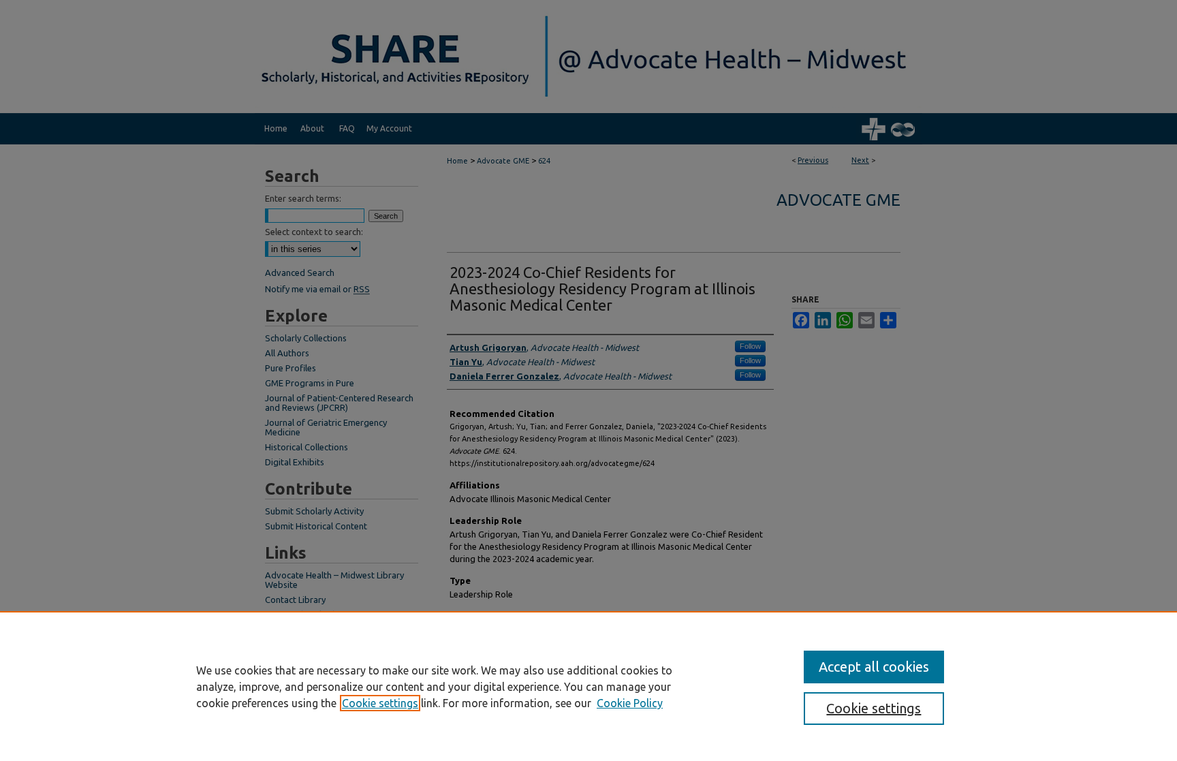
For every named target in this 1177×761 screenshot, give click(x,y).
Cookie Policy (630, 703)
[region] (588, 686)
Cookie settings (380, 703)
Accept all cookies (874, 666)
